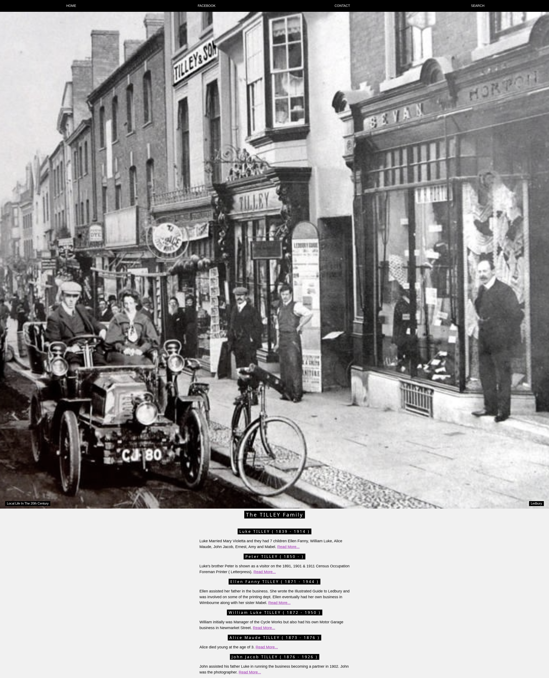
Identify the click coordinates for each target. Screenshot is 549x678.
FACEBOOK (207, 6)
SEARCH (477, 6)
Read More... (288, 547)
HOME (71, 6)
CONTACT (342, 6)
